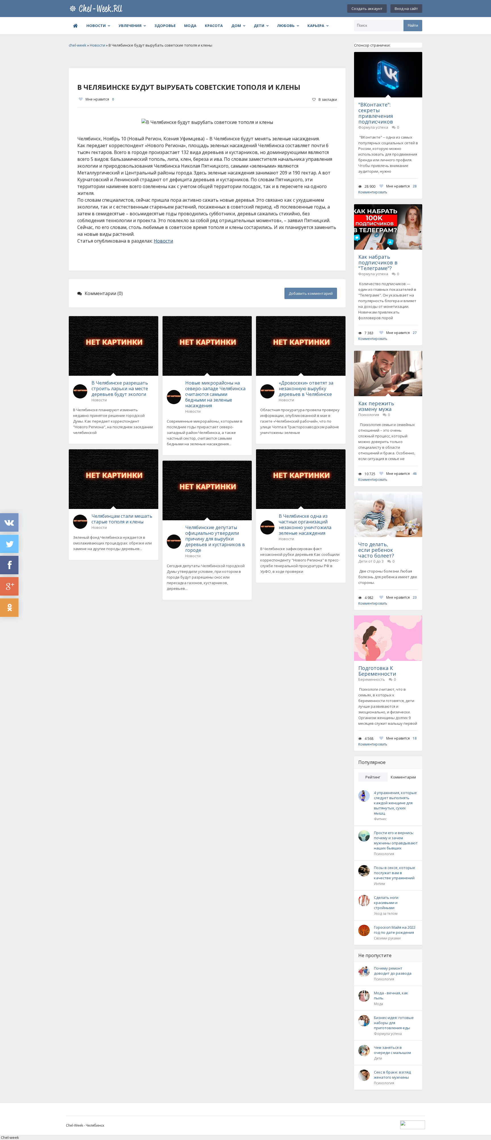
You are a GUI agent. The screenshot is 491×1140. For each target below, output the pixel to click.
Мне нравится (100, 99)
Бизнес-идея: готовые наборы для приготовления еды (394, 1022)
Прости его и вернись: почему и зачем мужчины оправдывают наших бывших (396, 840)
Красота (214, 25)
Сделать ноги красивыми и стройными (386, 902)
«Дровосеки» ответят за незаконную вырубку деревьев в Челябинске (306, 388)
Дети (259, 25)
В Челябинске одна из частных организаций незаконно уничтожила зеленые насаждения (305, 524)
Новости (96, 25)
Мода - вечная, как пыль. (391, 995)
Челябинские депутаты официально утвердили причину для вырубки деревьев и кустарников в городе (215, 539)
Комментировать (372, 192)
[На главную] (97, 8)
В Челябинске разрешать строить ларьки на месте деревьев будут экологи (119, 388)
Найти (413, 25)
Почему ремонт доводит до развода (392, 971)
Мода (190, 25)
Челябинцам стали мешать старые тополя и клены (121, 519)
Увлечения (130, 25)
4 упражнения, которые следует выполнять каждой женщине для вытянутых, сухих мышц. (395, 803)
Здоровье (165, 25)
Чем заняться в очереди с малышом (392, 1050)
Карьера (315, 25)
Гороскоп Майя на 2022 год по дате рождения (394, 930)
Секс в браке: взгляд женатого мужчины (392, 1075)
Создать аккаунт (366, 8)
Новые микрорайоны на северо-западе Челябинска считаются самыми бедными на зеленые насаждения (215, 394)
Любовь (286, 25)
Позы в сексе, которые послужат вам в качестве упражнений (394, 872)
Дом (236, 25)
